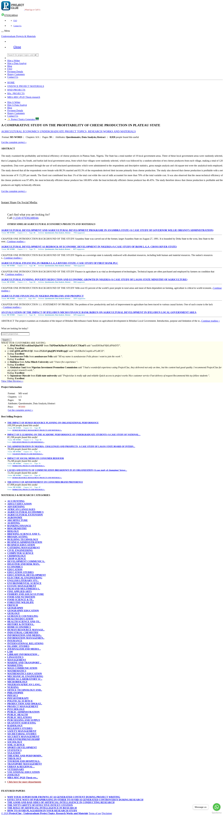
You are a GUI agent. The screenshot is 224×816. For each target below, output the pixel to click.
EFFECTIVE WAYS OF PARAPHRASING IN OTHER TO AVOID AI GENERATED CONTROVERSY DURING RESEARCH (75, 799)
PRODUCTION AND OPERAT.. (24, 703)
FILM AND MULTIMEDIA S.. (23, 588)
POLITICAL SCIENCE (20, 701)
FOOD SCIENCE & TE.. (20, 599)
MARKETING (15, 665)
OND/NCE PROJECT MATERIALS (25, 86)
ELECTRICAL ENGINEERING (24, 577)
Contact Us (17, 26)
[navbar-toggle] (2, 31)
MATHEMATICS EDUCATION (24, 673)
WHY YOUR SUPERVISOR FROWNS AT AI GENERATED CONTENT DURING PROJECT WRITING (63, 797)
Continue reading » (16, 241)
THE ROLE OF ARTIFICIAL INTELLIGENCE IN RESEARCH (42, 808)
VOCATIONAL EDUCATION (23, 772)
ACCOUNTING (16, 501)
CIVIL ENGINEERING (20, 550)
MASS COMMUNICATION (22, 668)
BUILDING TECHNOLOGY (22, 539)
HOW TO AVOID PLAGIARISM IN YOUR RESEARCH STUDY (42, 810)
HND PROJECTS (16, 90)
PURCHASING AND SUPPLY (23, 720)
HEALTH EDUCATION (20, 619)
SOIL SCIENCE (16, 744)
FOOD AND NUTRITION (21, 597)
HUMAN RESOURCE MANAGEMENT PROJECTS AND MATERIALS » (37, 430)
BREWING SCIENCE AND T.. (24, 534)
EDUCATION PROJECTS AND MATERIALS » (28, 442)
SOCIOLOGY (14, 742)
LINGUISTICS (15, 657)
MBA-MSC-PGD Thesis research (23, 97)
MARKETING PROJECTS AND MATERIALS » (28, 466)
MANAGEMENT (16, 660)
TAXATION (13, 753)
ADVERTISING (16, 506)
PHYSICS (12, 695)
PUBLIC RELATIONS (19, 717)
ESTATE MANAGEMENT (21, 586)
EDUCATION (14, 569)
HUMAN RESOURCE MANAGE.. (25, 629)
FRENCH (12, 605)
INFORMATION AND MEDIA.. (24, 635)
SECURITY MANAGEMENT (23, 736)
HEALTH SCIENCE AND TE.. (24, 621)
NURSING (13, 687)
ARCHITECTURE (17, 520)
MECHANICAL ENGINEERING (25, 676)
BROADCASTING (17, 536)
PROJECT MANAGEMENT (22, 706)
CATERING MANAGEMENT (23, 547)
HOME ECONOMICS (19, 627)
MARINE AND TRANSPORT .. (24, 662)
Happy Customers (16, 74)
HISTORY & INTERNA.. (20, 624)
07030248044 (11, 15)
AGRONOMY (14, 517)
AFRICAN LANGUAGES (21, 509)
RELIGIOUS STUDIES (19, 728)
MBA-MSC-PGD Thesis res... (22, 777)
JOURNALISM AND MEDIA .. (24, 649)
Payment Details (15, 71)
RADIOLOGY (15, 725)
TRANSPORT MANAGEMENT (24, 764)
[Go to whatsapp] (216, 807)
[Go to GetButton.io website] (217, 813)
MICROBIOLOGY (17, 681)
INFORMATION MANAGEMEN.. (25, 638)
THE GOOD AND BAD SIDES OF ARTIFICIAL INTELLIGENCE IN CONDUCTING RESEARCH (60, 802)
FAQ (15, 21)
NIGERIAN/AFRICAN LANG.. (24, 684)
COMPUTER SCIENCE (20, 553)
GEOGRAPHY (15, 608)
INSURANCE (14, 640)
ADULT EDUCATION (19, 504)
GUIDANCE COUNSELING (22, 616)
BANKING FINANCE (19, 525)
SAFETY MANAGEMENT (21, 731)
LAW (10, 651)
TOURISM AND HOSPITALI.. (23, 761)
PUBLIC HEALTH (17, 714)
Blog (9, 66)
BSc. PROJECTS (16, 93)
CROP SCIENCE (16, 558)
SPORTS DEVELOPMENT (22, 747)
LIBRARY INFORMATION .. (23, 654)
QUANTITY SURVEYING (21, 723)
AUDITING (13, 523)
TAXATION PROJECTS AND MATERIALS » (27, 454)
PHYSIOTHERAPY (18, 698)
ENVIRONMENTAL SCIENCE (24, 583)
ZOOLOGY (13, 775)
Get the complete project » (14, 142)
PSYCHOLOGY (16, 709)
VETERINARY (15, 769)
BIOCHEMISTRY (17, 528)
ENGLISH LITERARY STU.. (23, 580)
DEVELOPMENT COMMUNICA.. (26, 561)
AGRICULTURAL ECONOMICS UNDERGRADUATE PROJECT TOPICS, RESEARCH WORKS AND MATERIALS (68, 131)
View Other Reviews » (12, 381)
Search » (6, 340)
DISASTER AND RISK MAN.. (23, 564)
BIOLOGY (13, 531)
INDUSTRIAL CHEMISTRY (23, 632)
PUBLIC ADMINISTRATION (23, 712)
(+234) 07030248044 (25, 217)
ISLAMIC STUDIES (18, 646)
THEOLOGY (14, 758)
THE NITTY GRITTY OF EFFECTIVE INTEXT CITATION (40, 805)
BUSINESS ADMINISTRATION (24, 542)
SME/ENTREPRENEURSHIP (23, 739)
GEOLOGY (13, 613)
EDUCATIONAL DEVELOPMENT (26, 575)
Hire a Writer (13, 60)
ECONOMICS (15, 566)
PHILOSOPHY (15, 692)
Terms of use (95, 813)
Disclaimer (107, 813)
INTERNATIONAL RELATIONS (25, 643)
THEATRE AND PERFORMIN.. (24, 755)
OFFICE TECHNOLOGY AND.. (24, 690)
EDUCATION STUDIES (20, 572)
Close (17, 47)
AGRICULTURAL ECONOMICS (25, 512)
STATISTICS (14, 750)
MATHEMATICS (16, 671)
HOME (11, 82)
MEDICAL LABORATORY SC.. (24, 679)
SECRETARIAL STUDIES (21, 733)
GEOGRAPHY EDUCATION (23, 610)
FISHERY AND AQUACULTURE (25, 594)
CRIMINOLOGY (16, 556)
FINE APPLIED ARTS (19, 591)
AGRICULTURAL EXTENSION (25, 514)
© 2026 (44, 813)
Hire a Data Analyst (16, 63)
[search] (37, 55)
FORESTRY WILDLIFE (20, 602)
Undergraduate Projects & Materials (18, 36)
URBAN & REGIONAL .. (21, 766)
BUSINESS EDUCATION (21, 545)
